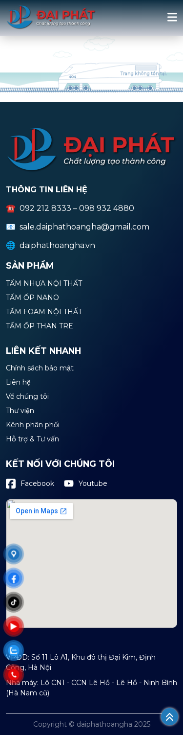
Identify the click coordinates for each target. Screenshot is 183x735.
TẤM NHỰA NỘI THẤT (44, 284)
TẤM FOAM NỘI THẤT (44, 312)
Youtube (93, 483)
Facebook (37, 483)
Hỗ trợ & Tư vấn (32, 439)
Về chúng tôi (27, 397)
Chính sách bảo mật (40, 368)
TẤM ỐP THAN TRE (39, 326)
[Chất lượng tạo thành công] (51, 27)
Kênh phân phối (33, 425)
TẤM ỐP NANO (32, 298)
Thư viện (20, 411)
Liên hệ (18, 383)
